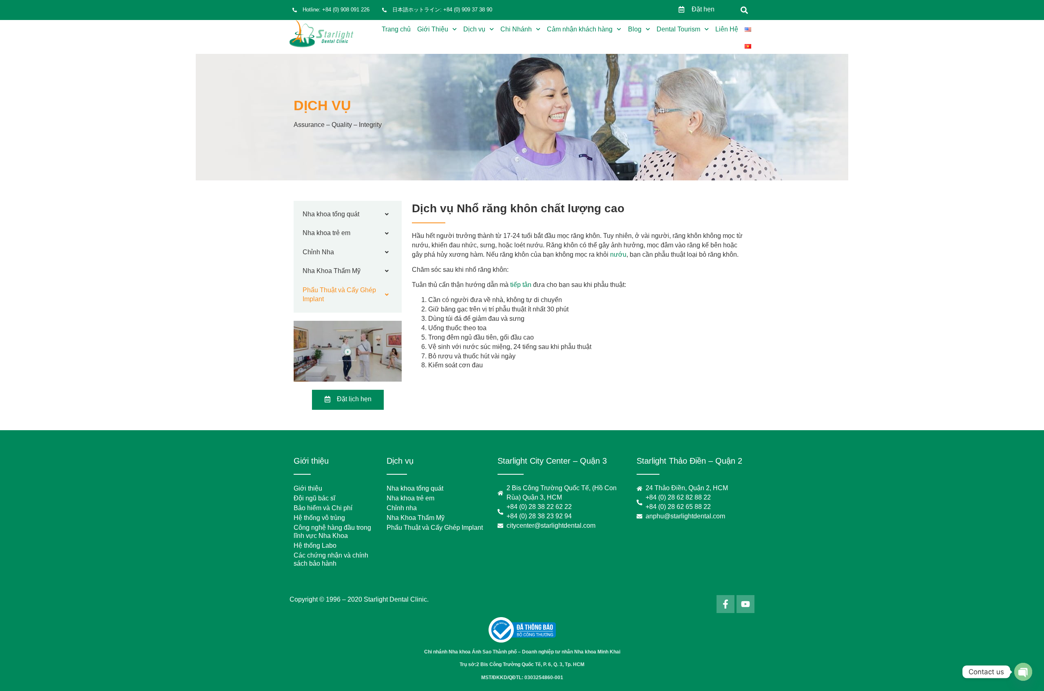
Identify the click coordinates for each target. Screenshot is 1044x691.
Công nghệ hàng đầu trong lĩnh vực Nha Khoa (332, 531)
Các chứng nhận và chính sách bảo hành (331, 559)
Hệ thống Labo (315, 545)
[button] (744, 10)
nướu (617, 254)
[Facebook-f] (725, 604)
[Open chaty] (1023, 672)
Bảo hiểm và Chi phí (323, 507)
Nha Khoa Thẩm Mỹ (332, 270)
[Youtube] (745, 604)
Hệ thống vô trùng (319, 517)
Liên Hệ (726, 29)
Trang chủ (396, 29)
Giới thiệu (308, 488)
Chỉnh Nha (318, 252)
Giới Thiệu (432, 29)
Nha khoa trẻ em (326, 232)
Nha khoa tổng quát (331, 214)
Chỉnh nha (402, 507)
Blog (634, 29)
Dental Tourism (678, 29)
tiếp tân (520, 284)
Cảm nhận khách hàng (580, 29)
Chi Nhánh (516, 29)
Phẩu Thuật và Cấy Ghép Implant (339, 294)
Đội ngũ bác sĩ (314, 498)
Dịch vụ (474, 29)
